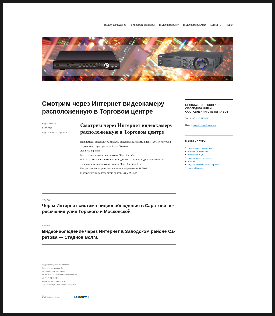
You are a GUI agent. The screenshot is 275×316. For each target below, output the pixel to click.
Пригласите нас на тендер (199, 157)
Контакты (215, 24)
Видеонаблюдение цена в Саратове (203, 164)
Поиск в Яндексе (195, 167)
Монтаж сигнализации (198, 151)
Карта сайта (66, 284)
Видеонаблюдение (115, 24)
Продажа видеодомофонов (200, 147)
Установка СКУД (195, 154)
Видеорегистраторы (143, 24)
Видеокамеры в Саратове (54, 132)
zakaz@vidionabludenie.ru (204, 124)
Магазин (191, 161)
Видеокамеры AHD (194, 24)
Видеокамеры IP (169, 24)
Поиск (229, 24)
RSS (74, 284)
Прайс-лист (48, 284)
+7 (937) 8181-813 (201, 118)
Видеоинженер (49, 123)
